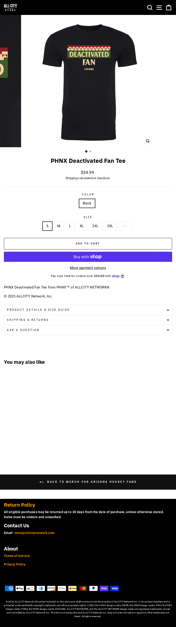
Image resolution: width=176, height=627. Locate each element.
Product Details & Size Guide (38, 309)
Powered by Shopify (88, 623)
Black (87, 203)
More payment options (88, 268)
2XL (95, 226)
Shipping (71, 178)
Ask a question (23, 330)
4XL (125, 226)
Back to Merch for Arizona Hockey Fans (91, 481)
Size (88, 217)
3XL (110, 226)
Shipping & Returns (28, 320)
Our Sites (14, 579)
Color (88, 194)
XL (82, 226)
